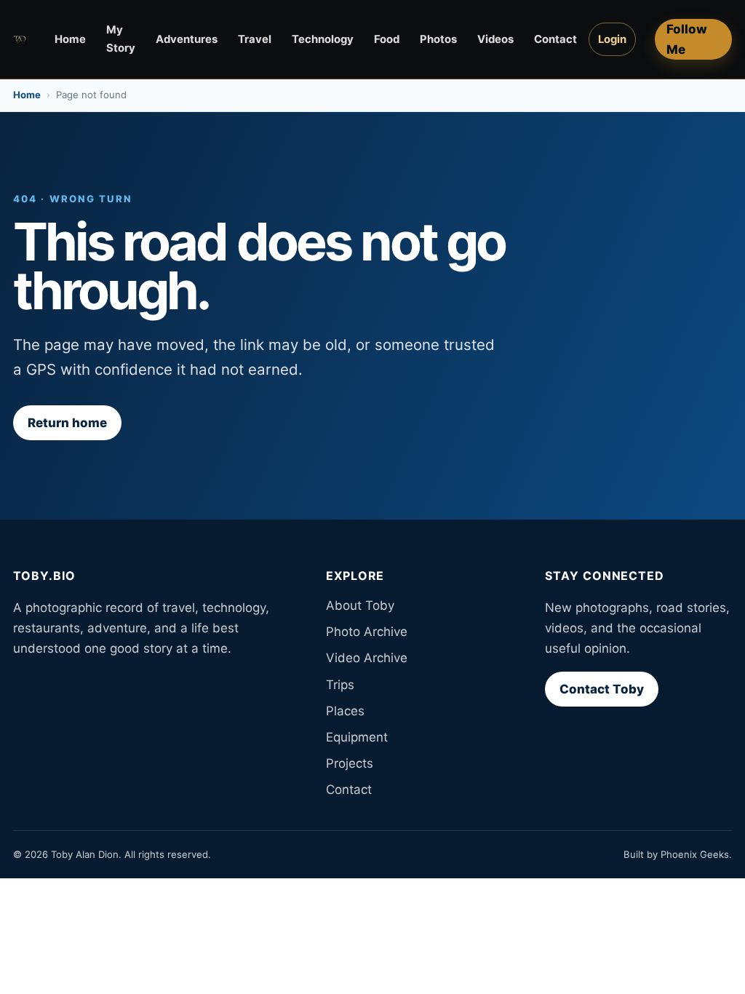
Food (386, 39)
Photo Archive (366, 631)
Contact (555, 39)
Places (345, 711)
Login (612, 39)
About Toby (360, 605)
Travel (254, 39)
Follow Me (686, 39)
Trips (340, 684)
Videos (495, 39)
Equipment (357, 737)
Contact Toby (601, 689)
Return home (67, 423)
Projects (349, 763)
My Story (120, 39)
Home (70, 39)
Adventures (187, 39)
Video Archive (366, 658)
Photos (438, 39)
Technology (323, 39)
